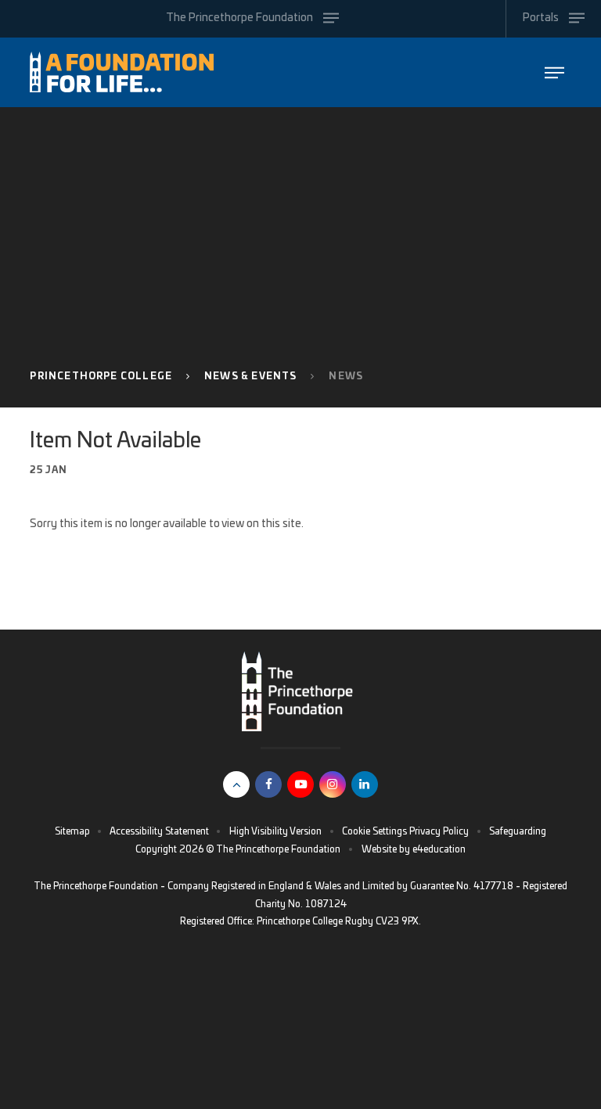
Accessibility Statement (159, 831)
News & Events (250, 376)
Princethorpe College (101, 376)
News (346, 376)
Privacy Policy (439, 831)
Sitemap (72, 831)
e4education (439, 849)
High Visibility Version (275, 831)
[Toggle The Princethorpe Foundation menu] (554, 72)
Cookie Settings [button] (374, 831)
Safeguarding (517, 831)
